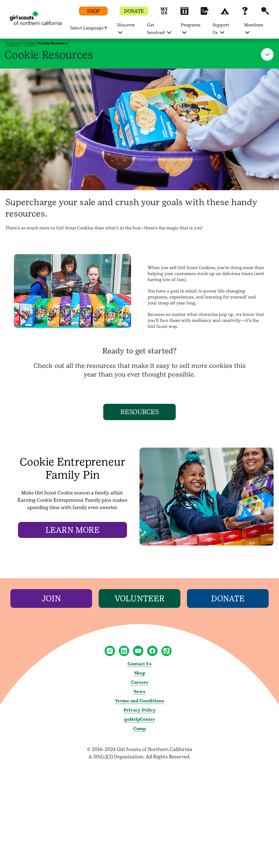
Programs (12, 43)
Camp (139, 728)
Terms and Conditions (139, 700)
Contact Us (140, 663)
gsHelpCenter (139, 719)
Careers (139, 682)
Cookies (29, 43)
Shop (139, 673)
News (139, 691)
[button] (164, 13)
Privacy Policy (139, 710)
